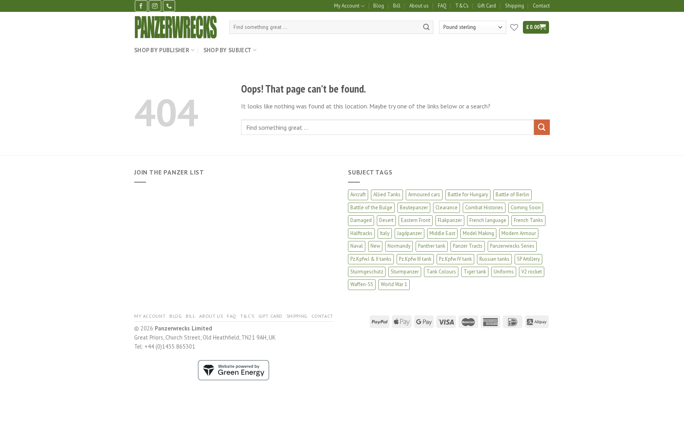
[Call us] (169, 5)
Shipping (514, 5)
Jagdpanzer (409, 233)
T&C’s (462, 5)
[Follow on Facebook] (141, 5)
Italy (385, 233)
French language (487, 220)
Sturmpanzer (405, 271)
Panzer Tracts (468, 246)
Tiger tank (475, 271)
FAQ (442, 5)
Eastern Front (415, 220)
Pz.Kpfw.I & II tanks (370, 259)
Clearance (446, 207)
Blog (378, 5)
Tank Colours (441, 271)
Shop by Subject (227, 50)
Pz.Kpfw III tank (415, 259)
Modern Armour (519, 233)
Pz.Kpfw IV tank (455, 259)
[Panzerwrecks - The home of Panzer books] (175, 27)
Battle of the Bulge (371, 207)
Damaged (361, 220)
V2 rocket (531, 271)
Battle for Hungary (468, 194)
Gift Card (486, 5)
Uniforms (504, 271)
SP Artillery (528, 259)
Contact (541, 5)
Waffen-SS (361, 284)
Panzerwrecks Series (512, 246)
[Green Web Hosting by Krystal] (233, 369)
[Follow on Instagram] (154, 5)
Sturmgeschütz (366, 271)
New (375, 246)
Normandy (399, 246)
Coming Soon (526, 207)
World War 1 (394, 284)
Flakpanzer (450, 220)
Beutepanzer (414, 207)
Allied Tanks (387, 194)
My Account (346, 5)
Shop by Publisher (161, 50)
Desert (386, 220)
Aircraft (358, 194)
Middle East (442, 233)
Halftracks (361, 233)
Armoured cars (424, 194)
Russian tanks (494, 259)
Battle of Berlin (512, 194)
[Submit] (426, 27)
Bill (397, 5)
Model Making (478, 233)
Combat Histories (484, 207)
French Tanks (528, 220)
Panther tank (431, 246)
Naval (356, 246)
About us (419, 5)
